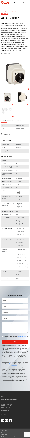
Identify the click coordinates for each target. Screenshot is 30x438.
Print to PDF (6, 54)
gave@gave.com (5, 414)
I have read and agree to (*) (16, 336)
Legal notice (3, 432)
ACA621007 (4, 14)
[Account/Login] (24, 2)
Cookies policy (4, 434)
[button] (27, 2)
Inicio (2, 12)
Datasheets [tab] (19, 121)
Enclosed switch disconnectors (14, 12)
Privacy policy (22, 336)
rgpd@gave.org (10, 364)
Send (15, 342)
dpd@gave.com (14, 365)
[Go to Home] (5, 2)
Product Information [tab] (7, 121)
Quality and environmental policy (8, 437)
